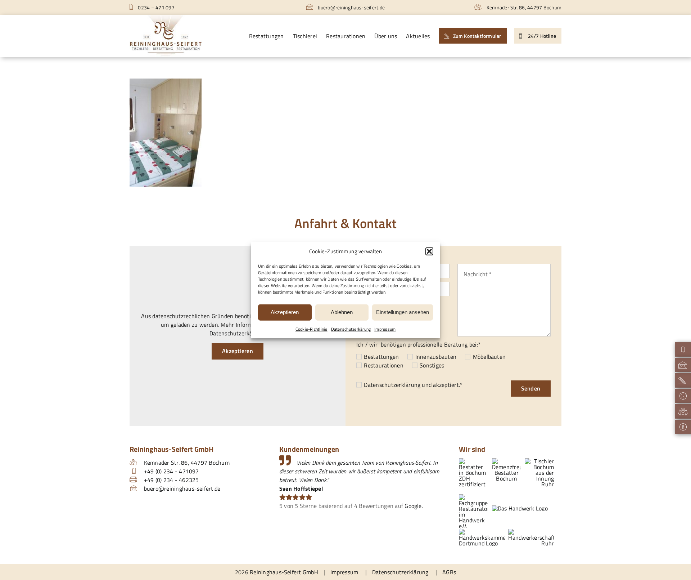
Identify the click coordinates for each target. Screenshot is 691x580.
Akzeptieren (285, 312)
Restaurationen (383, 365)
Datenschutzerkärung (351, 328)
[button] (429, 251)
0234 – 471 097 (156, 7)
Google (413, 505)
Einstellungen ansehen (402, 312)
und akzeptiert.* (413, 384)
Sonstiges (432, 365)
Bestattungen (381, 356)
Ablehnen (342, 312)
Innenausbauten (435, 356)
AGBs (449, 572)
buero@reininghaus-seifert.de (351, 7)
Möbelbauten (489, 356)
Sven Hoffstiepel (301, 488)
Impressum (385, 328)
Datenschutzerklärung (392, 384)
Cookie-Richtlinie (311, 328)
